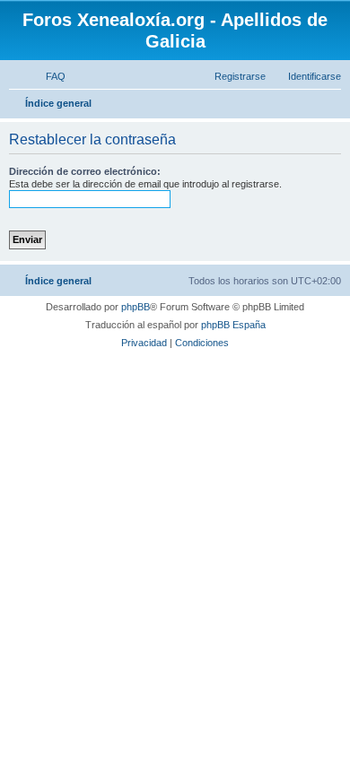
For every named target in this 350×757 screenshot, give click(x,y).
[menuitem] (48, 76)
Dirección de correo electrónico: (85, 171)
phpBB (135, 306)
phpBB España (233, 324)
